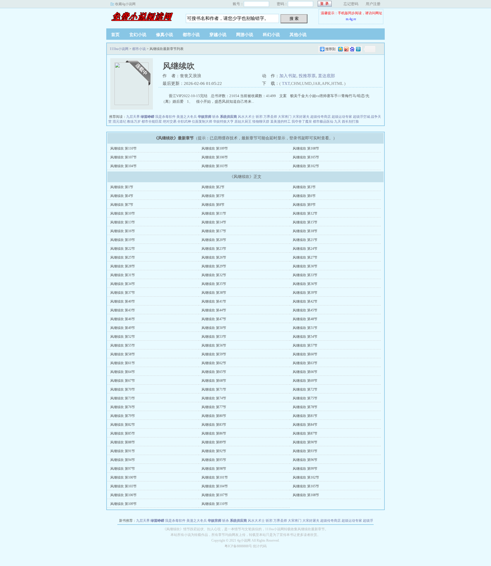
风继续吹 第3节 (304, 187)
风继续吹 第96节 (305, 460)
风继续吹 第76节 (122, 407)
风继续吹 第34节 (122, 284)
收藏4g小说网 (125, 4)
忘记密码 (351, 4)
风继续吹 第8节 (212, 205)
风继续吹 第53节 (213, 337)
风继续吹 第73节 (122, 398)
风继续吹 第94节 (122, 460)
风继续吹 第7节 (121, 205)
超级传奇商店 (320, 117)
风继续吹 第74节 (213, 398)
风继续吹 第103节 (214, 166)
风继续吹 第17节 (213, 231)
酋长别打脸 (350, 121)
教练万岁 (134, 121)
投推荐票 (307, 76)
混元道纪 (119, 121)
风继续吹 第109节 (214, 148)
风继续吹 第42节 (305, 301)
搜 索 (294, 18)
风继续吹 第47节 (213, 319)
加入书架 (287, 76)
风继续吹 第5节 (212, 196)
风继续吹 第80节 (213, 416)
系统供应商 (228, 117)
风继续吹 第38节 (213, 293)
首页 (115, 34)
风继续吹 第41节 (213, 301)
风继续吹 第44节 (213, 310)
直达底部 (326, 76)
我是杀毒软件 (165, 117)
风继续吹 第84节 (305, 425)
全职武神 (184, 121)
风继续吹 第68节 (213, 381)
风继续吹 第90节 (305, 442)
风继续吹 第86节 (213, 433)
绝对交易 (169, 121)
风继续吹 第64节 (122, 372)
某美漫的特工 (280, 121)
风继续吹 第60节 (305, 354)
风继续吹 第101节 (214, 477)
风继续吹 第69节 (305, 381)
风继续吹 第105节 (306, 157)
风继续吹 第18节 (305, 231)
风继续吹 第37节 (122, 293)
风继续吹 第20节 (213, 240)
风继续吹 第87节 (305, 433)
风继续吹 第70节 (122, 389)
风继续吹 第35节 (213, 284)
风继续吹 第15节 (305, 222)
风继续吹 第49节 (122, 328)
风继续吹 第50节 (213, 328)
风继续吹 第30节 (305, 266)
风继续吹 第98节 (213, 469)
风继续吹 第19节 (122, 240)
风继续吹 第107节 (123, 157)
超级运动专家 (342, 117)
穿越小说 (217, 34)
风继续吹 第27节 (305, 257)
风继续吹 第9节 (304, 205)
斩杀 (215, 117)
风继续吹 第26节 (213, 257)
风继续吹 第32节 (213, 275)
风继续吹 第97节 (122, 469)
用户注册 (373, 4)
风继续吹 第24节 (305, 249)
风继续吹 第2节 (212, 187)
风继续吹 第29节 (213, 266)
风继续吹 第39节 (305, 293)
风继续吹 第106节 (214, 157)
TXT (286, 83)
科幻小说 (271, 34)
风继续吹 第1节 (121, 187)
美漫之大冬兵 (186, 117)
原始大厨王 (242, 121)
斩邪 (259, 117)
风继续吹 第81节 (305, 416)
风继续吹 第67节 (122, 381)
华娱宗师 (204, 117)
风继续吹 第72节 (305, 389)
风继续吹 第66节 (305, 372)
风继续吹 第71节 (213, 389)
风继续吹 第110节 (123, 148)
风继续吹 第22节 (122, 249)
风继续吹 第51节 (305, 328)
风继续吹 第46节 (122, 319)
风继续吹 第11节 (213, 213)
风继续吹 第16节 (122, 231)
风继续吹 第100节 (123, 477)
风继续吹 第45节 (305, 310)
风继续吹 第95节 (213, 460)
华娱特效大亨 (223, 121)
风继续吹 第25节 (122, 257)
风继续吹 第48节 (305, 319)
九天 (337, 121)
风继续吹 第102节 (306, 166)
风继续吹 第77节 (213, 407)
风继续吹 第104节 (123, 166)
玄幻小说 (137, 34)
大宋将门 (285, 117)
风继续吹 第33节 (305, 275)
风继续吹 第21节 (305, 240)
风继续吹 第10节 (122, 213)
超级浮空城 (361, 117)
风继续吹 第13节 (122, 222)
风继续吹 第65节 (213, 372)
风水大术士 (246, 117)
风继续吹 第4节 (121, 196)
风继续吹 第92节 (213, 451)
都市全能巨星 (152, 121)
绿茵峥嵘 (147, 117)
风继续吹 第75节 (305, 398)
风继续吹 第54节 (305, 337)
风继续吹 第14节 (213, 222)
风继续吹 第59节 (213, 354)
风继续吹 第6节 (304, 196)
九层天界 (133, 117)
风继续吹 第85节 (122, 433)
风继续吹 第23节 (213, 249)
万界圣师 (270, 117)
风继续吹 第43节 (122, 310)
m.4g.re (351, 19)
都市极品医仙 (323, 121)
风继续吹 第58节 (122, 354)
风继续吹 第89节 (213, 442)
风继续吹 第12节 (305, 213)
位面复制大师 (202, 121)
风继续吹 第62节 (213, 363)
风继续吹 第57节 (305, 345)
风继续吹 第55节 (122, 345)
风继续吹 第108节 (306, 148)
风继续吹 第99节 (305, 469)
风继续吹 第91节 (122, 451)
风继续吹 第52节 (122, 337)
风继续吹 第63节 (305, 363)
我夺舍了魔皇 (302, 121)
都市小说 (191, 34)
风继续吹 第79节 (122, 416)
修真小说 (164, 34)
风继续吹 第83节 (213, 425)
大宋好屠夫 (300, 117)
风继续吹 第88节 (122, 442)
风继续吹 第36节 (305, 284)
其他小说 (298, 34)
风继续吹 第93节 (305, 451)
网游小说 (244, 34)
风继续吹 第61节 (122, 363)
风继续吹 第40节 (122, 301)
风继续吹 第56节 (213, 345)
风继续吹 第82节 (122, 425)
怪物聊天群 (260, 121)
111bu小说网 (141, 16)
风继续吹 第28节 (122, 266)
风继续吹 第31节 (122, 275)
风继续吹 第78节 (305, 407)
